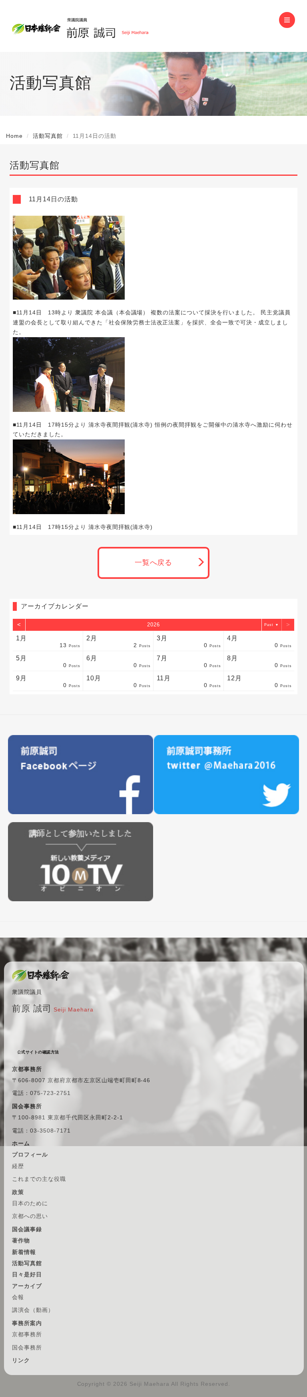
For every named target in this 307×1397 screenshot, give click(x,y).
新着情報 (24, 1252)
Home (14, 136)
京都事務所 (27, 1334)
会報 (18, 1297)
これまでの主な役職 (39, 1179)
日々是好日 (27, 1274)
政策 (18, 1192)
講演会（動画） (33, 1310)
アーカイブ (27, 1286)
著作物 (21, 1240)
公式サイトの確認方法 (38, 1052)
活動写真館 (48, 136)
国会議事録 (27, 1229)
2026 (153, 625)
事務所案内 (27, 1323)
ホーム (21, 1143)
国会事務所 (27, 1347)
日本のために (30, 1203)
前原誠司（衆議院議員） (107, 26)
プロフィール (30, 1154)
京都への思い (30, 1216)
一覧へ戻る (154, 562)
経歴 (18, 1166)
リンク (21, 1360)
